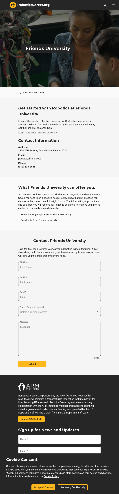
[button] (105, 5)
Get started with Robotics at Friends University (54, 111)
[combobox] (59, 312)
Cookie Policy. (51, 476)
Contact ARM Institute (31, 419)
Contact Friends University (59, 240)
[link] (46, 214)
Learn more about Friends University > (38, 132)
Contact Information (38, 140)
